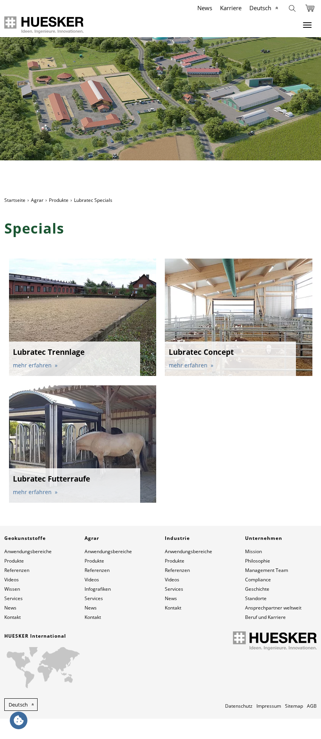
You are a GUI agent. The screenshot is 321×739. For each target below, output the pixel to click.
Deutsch (260, 8)
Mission (253, 551)
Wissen (12, 589)
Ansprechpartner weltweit (273, 607)
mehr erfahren (33, 365)
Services (13, 598)
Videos (11, 579)
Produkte (59, 200)
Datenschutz (238, 706)
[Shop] (309, 7)
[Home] (44, 24)
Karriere (231, 8)
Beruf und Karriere (265, 617)
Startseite (14, 200)
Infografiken (98, 589)
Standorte (256, 598)
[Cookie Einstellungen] (18, 720)
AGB (312, 706)
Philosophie (257, 560)
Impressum (268, 706)
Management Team (266, 570)
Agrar (37, 200)
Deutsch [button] (18, 704)
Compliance (258, 579)
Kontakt (12, 617)
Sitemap (294, 706)
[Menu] (307, 25)
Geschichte (257, 589)
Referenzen (16, 570)
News (204, 8)
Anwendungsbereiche (28, 551)
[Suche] (292, 7)
